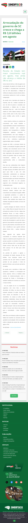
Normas (5, 417)
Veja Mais (14, 395)
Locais (4, 426)
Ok (14, 520)
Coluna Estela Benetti (15, 327)
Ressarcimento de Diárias (9, 455)
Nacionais (5, 428)
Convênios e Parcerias (8, 450)
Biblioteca (5, 448)
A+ (23, 42)
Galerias (5, 414)
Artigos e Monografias (8, 441)
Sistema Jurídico (7, 457)
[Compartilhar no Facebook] (4, 67)
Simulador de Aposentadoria (10, 452)
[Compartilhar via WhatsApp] (10, 67)
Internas (5, 424)
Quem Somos (6, 410)
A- (24, 42)
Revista (5, 437)
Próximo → (21, 332)
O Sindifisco (6, 408)
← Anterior (6, 332)
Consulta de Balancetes (9, 453)
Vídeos (5, 415)
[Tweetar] (7, 67)
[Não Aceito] (26, 517)
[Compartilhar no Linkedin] (13, 67)
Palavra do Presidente (8, 412)
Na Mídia (5, 430)
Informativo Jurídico (8, 439)
